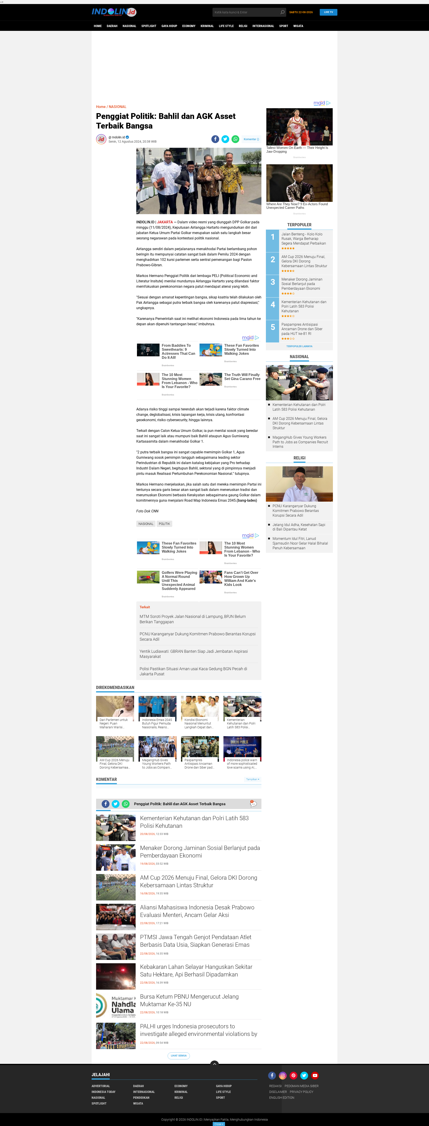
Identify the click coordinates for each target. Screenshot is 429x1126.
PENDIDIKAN (141, 1097)
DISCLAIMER (278, 1092)
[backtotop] (214, 1065)
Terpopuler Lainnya (299, 346)
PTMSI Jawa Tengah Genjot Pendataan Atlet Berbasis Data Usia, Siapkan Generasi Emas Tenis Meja (195, 945)
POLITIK (164, 524)
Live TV (328, 12)
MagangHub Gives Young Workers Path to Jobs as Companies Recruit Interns (300, 442)
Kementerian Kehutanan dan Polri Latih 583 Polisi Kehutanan (194, 822)
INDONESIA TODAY (104, 1092)
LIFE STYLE (226, 26)
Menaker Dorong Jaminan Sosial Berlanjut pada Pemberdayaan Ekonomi (200, 852)
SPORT (283, 26)
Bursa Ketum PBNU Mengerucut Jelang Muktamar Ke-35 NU (189, 1000)
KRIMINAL (207, 26)
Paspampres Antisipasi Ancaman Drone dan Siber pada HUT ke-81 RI (302, 329)
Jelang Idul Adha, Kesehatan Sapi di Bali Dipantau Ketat (299, 527)
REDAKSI (275, 1086)
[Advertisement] (214, 65)
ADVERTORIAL (101, 1086)
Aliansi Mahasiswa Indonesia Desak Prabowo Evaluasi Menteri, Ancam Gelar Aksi (197, 911)
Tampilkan (252, 779)
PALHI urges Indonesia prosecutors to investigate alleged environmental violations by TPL (198, 1034)
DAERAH (112, 26)
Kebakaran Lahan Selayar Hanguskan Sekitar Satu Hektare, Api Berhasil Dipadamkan (196, 970)
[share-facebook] (215, 139)
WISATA (298, 26)
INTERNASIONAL (263, 26)
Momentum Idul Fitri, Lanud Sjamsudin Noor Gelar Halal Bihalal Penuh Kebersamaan (300, 543)
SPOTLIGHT (148, 26)
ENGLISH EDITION (281, 1097)
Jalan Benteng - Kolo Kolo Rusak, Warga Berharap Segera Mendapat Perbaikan (304, 239)
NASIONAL (129, 26)
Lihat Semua (179, 1055)
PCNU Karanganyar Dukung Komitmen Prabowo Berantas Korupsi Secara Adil (296, 511)
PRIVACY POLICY (301, 1092)
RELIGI (243, 26)
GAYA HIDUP (169, 26)
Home (98, 26)
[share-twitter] (225, 139)
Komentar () (251, 139)
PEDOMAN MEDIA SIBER (302, 1086)
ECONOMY (189, 26)
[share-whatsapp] (235, 139)
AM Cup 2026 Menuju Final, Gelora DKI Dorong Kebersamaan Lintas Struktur (198, 881)
